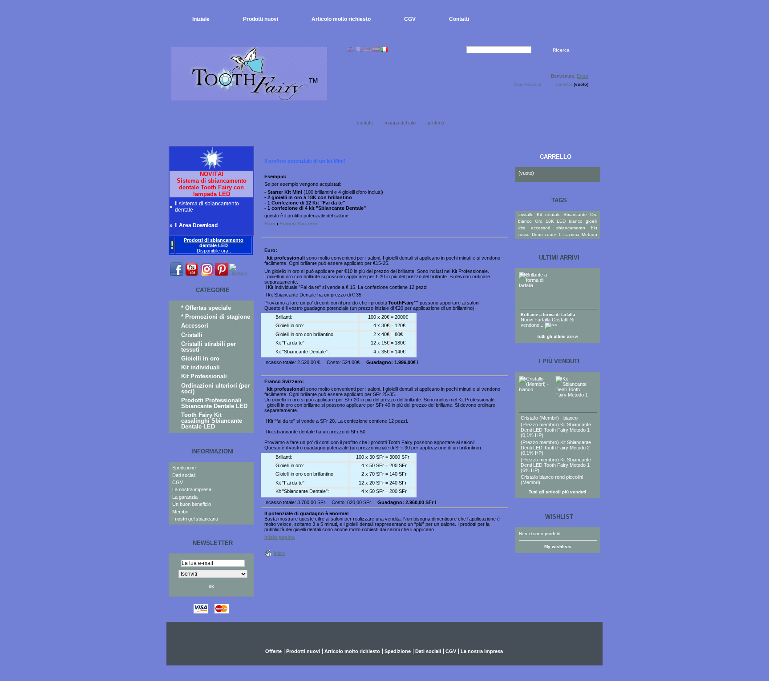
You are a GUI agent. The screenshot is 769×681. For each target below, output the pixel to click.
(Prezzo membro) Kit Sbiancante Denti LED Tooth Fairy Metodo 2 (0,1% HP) (556, 448)
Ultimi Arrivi (559, 257)
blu (594, 227)
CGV (410, 19)
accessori (540, 227)
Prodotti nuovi (260, 19)
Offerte (273, 651)
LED (561, 221)
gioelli (591, 221)
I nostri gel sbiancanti (195, 518)
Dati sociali (183, 475)
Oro (538, 221)
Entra (582, 76)
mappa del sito (400, 122)
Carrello (555, 156)
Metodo (589, 234)
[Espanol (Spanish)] (376, 49)
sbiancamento (570, 227)
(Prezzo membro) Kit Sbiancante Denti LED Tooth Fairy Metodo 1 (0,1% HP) (556, 430)
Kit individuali (200, 367)
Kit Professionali (204, 376)
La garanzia (185, 497)
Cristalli (191, 335)
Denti (537, 234)
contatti (364, 122)
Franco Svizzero (298, 223)
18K (550, 221)
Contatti (459, 19)
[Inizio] (269, 553)
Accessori (194, 325)
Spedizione (184, 467)
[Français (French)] (358, 49)
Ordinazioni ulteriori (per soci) (215, 388)
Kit (539, 214)
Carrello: (563, 84)
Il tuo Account (528, 84)
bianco (576, 221)
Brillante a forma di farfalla (548, 314)
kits (521, 227)
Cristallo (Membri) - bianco (549, 418)
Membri (180, 511)
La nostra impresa (191, 489)
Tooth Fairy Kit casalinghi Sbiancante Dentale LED (211, 421)
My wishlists (557, 546)
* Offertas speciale (206, 307)
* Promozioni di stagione (215, 316)
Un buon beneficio (191, 504)
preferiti (436, 122)
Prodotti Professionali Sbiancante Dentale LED (214, 403)
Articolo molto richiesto (341, 19)
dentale (553, 214)
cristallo (526, 214)
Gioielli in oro (200, 358)
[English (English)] (350, 49)
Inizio (279, 553)
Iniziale (201, 19)
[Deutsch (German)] (367, 49)
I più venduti (559, 361)
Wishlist (559, 516)
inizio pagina (279, 537)
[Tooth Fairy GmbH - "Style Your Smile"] (249, 97)
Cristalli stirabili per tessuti (208, 346)
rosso (524, 234)
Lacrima (571, 234)
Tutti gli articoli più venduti (557, 491)
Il (196, 225)
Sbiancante (575, 214)
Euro (269, 223)
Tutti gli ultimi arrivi (558, 336)
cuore (550, 234)
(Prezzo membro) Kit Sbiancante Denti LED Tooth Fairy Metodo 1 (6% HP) (556, 465)
